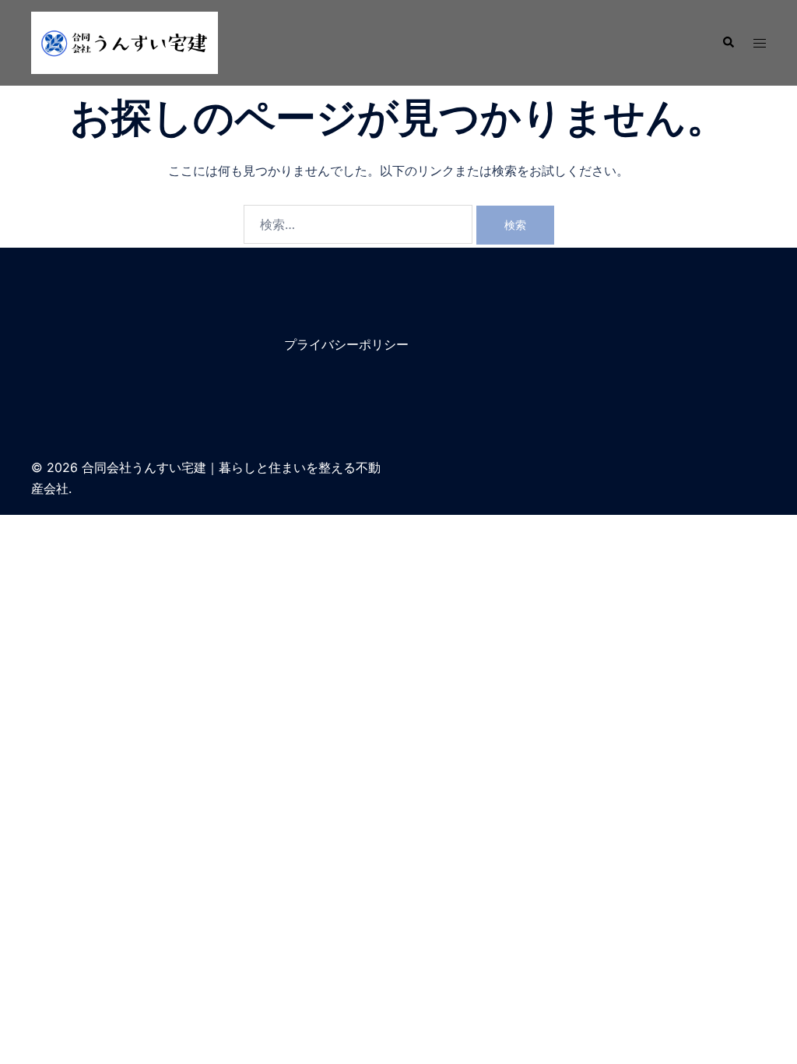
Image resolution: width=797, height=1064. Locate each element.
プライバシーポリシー (346, 344)
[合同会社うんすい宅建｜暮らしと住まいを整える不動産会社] (124, 41)
